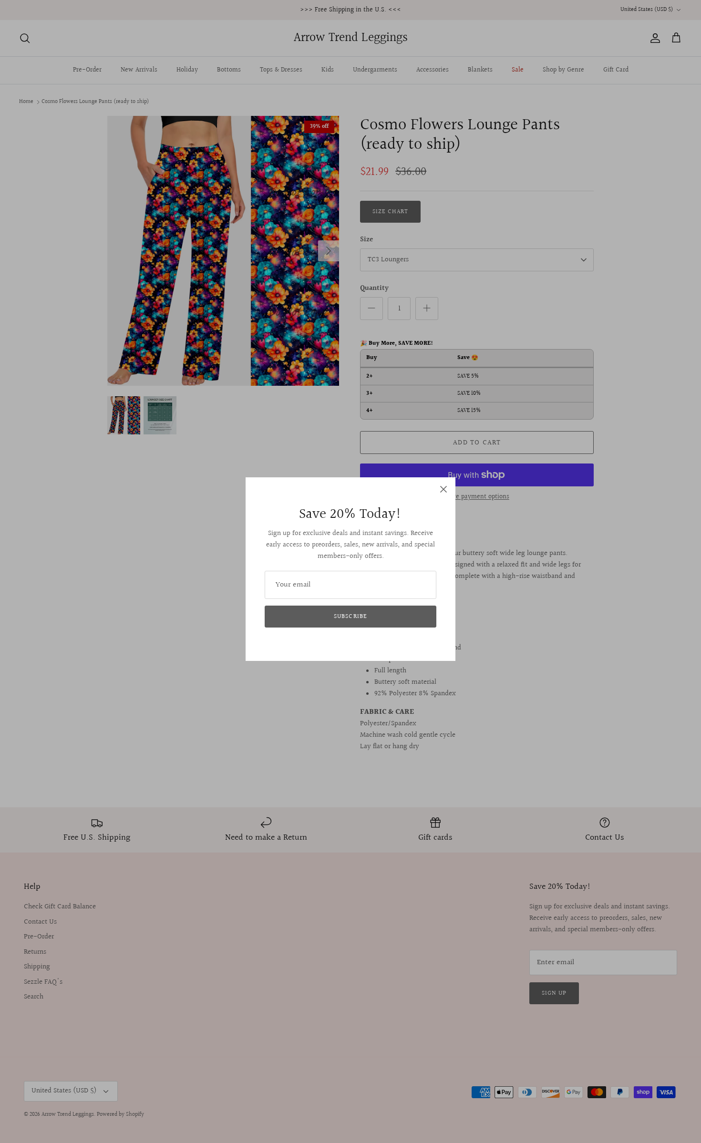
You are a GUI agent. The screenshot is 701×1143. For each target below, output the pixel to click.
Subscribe (350, 616)
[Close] (443, 489)
